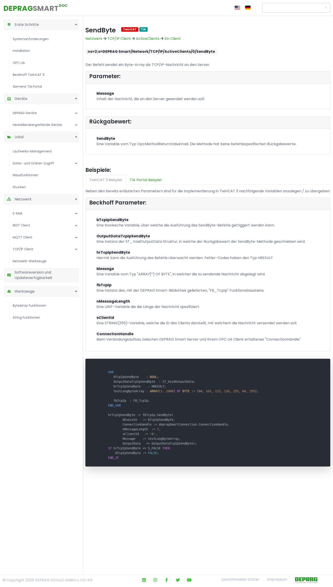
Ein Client (172, 38)
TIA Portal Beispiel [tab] (146, 180)
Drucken (19, 187)
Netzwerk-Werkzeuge (29, 261)
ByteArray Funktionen (29, 305)
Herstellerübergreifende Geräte (37, 125)
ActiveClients (147, 38)
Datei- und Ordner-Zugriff (33, 163)
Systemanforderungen (31, 39)
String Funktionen (26, 317)
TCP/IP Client (23, 249)
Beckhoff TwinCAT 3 (28, 74)
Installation (21, 50)
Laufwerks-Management (32, 151)
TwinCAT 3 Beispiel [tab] (105, 180)
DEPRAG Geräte (25, 113)
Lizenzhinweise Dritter (240, 579)
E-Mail (17, 213)
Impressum (277, 579)
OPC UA (19, 62)
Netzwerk (93, 38)
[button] (76, 23)
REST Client (21, 225)
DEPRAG (30, 8)
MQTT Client (22, 237)
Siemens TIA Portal (27, 86)
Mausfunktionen (25, 175)
